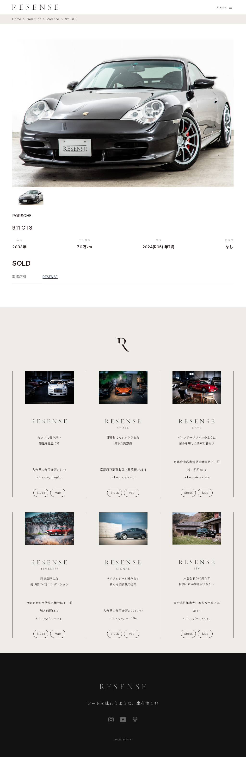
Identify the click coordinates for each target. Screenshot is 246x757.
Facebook (123, 719)
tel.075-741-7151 (123, 477)
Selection (34, 19)
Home (16, 19)
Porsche (53, 19)
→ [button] (226, 113)
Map (58, 492)
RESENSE (50, 277)
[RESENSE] (35, 7)
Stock (41, 492)
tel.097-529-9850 (49, 477)
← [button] (20, 113)
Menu (221, 7)
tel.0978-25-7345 (196, 618)
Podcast (135, 719)
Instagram (111, 719)
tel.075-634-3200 (197, 477)
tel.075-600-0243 (49, 618)
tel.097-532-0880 (123, 618)
